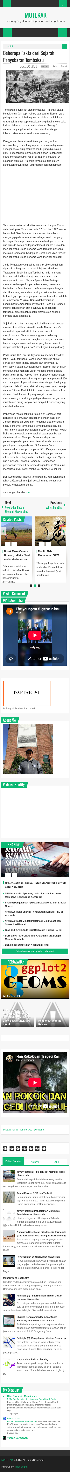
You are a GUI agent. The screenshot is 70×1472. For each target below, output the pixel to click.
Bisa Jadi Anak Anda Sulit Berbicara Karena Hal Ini (33, 930)
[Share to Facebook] (17, 534)
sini (28, 492)
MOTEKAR (35, 15)
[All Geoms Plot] (35, 979)
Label (56, 1162)
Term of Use (26, 1129)
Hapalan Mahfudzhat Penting (32, 1359)
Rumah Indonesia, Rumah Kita (21, 1421)
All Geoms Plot (13, 996)
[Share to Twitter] (22, 534)
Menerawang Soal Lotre (16, 1278)
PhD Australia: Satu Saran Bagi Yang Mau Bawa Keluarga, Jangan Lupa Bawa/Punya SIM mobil (17, 1017)
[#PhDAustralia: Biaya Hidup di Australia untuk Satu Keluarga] (35, 859)
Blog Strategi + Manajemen (22, 1396)
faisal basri (13, 1418)
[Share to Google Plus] (27, 534)
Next (63, 531)
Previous (3, 531)
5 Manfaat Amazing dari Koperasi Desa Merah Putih (31, 1399)
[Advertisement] (35, 197)
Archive (35, 1162)
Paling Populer (13, 1161)
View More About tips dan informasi (35, 951)
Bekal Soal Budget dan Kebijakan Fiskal (27, 944)
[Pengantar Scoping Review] (52, 1014)
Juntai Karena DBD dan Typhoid (34, 1193)
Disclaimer (39, 1129)
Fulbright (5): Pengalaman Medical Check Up (41, 1338)
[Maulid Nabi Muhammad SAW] (50, 531)
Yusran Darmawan (17, 1438)
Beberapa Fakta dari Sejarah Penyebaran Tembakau (28, 56)
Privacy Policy (10, 1129)
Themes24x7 (22, 1466)
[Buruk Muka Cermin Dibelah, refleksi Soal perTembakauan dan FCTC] (16, 531)
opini (10, 46)
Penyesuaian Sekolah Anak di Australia (38, 1256)
